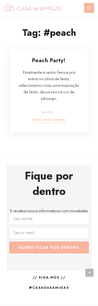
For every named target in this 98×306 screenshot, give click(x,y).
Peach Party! (49, 60)
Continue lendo (49, 120)
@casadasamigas (49, 287)
